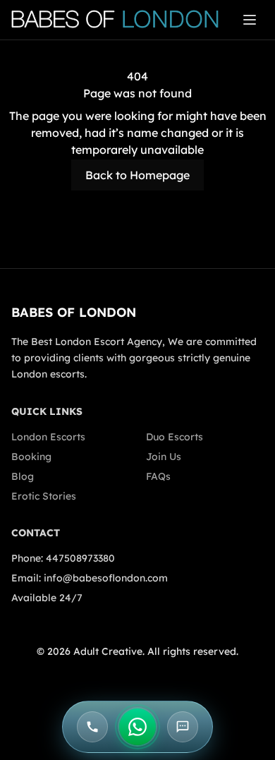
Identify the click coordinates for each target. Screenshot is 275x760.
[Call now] (92, 726)
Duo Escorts (174, 436)
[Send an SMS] (182, 726)
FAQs (158, 476)
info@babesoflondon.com (106, 578)
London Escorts (48, 436)
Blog (22, 476)
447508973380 (80, 558)
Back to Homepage (137, 175)
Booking (31, 456)
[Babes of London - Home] (121, 20)
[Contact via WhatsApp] (137, 726)
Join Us (163, 456)
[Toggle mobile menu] (250, 20)
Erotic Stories (43, 496)
